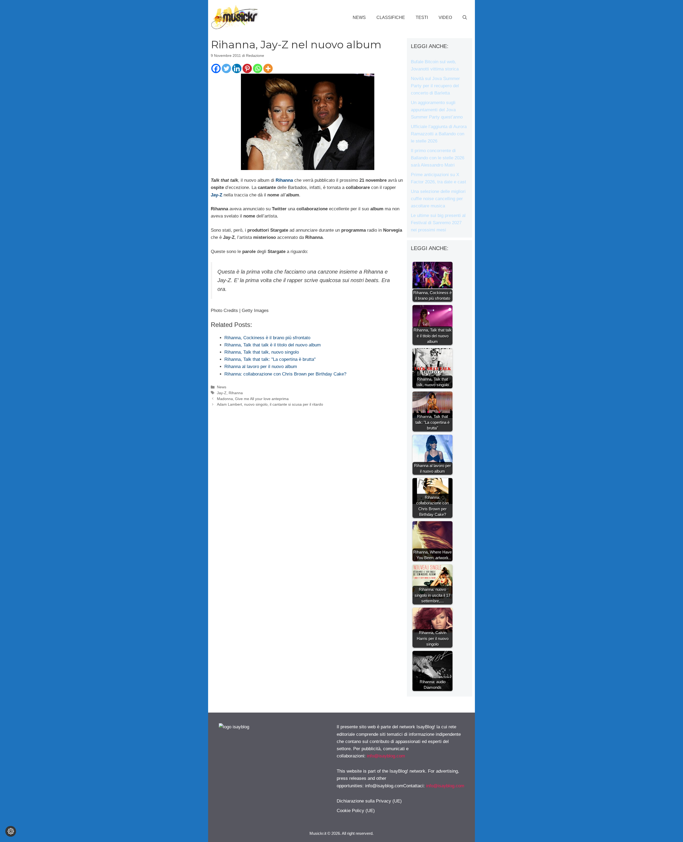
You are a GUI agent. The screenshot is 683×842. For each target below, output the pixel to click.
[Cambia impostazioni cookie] (10, 831)
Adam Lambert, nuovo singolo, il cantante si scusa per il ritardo (270, 404)
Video (445, 17)
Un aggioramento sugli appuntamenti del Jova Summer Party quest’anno (437, 110)
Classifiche (390, 17)
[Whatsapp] (257, 68)
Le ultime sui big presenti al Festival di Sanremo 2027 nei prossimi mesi (438, 222)
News (359, 17)
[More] (268, 68)
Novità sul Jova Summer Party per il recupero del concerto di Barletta (435, 86)
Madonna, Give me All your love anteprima (253, 399)
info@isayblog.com (386, 755)
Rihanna (284, 180)
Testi (422, 17)
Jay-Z (216, 194)
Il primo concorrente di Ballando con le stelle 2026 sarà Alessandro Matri (437, 158)
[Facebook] (216, 68)
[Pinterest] (247, 68)
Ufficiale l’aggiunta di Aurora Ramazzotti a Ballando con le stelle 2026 (439, 134)
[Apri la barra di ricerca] (464, 17)
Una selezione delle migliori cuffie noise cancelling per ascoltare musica (438, 198)
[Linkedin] (236, 68)
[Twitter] (226, 68)
